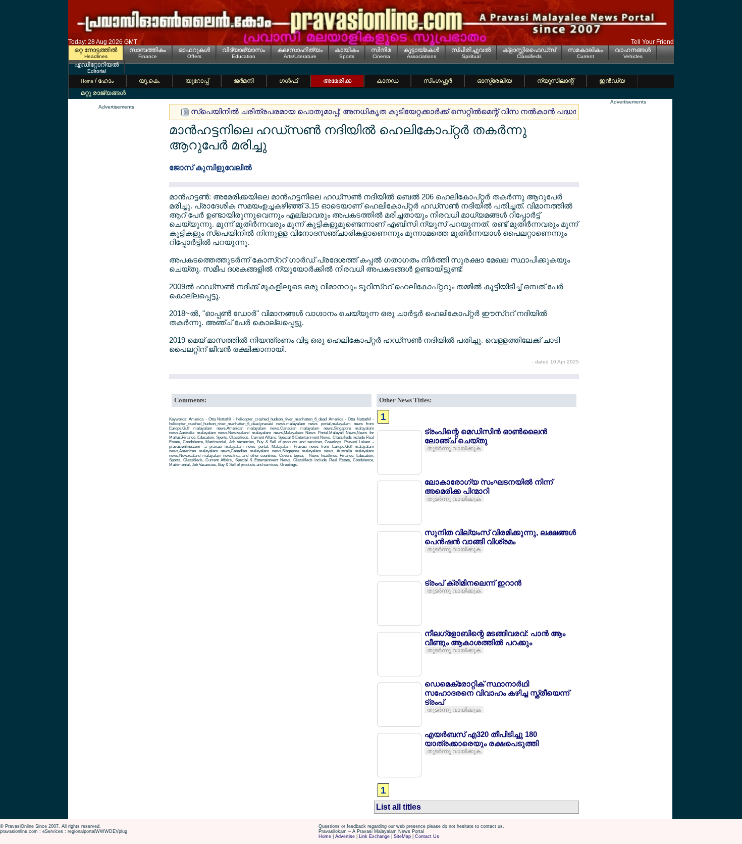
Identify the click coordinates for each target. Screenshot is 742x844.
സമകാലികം (585, 50)
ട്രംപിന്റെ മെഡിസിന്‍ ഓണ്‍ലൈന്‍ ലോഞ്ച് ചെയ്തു (486, 436)
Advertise (345, 836)
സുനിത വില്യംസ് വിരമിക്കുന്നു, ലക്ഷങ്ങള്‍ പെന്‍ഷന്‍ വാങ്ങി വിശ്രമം (500, 537)
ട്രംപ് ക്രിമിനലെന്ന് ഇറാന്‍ (473, 582)
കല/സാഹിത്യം (300, 50)
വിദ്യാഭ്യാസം (243, 50)
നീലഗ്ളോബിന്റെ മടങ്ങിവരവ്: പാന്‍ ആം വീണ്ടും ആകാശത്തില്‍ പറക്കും (495, 638)
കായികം (347, 50)
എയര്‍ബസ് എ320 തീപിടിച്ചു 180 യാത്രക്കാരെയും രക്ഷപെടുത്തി (482, 739)
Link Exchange (374, 836)
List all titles (398, 807)
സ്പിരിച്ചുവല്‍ (471, 50)
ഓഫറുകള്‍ (194, 50)
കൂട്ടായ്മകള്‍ (421, 50)
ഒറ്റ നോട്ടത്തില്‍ (95, 50)
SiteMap (402, 836)
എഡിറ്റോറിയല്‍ (96, 64)
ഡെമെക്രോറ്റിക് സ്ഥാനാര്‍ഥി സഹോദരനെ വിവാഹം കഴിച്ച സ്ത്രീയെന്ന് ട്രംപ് (497, 692)
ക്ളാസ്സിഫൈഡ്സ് (529, 50)
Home (325, 836)
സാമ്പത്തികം (147, 50)
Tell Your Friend (652, 41)
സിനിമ (381, 50)
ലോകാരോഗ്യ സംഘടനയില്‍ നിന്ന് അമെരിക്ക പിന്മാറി (489, 486)
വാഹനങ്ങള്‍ (633, 50)
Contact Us (427, 836)
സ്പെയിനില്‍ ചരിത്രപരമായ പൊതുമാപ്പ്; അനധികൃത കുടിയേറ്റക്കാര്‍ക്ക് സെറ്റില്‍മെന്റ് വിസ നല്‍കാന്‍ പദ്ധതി (386, 111)
